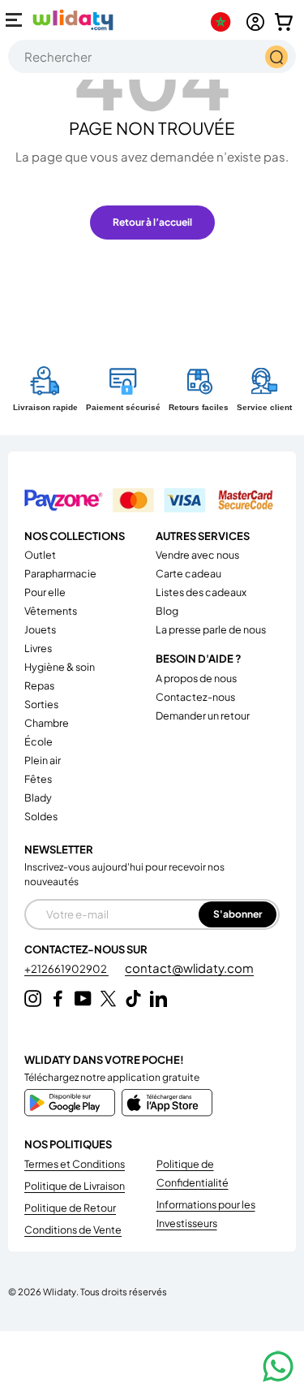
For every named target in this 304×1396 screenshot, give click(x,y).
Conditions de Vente (73, 1229)
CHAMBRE (46, 722)
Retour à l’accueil (152, 222)
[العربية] (224, 22)
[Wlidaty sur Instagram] (32, 998)
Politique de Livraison (74, 1185)
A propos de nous (196, 678)
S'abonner (237, 914)
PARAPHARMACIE (60, 573)
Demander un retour (203, 715)
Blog (167, 610)
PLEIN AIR (42, 760)
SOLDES (41, 816)
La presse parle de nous (211, 629)
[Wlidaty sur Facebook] (57, 998)
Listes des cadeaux (201, 592)
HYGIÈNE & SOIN (59, 666)
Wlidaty (59, 1291)
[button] (284, 22)
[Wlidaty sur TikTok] (133, 998)
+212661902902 (66, 968)
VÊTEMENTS (50, 610)
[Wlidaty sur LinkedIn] (158, 998)
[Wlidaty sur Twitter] (108, 998)
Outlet (40, 554)
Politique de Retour (70, 1207)
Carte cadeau (188, 573)
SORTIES (41, 704)
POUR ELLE (45, 592)
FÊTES (38, 778)
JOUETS (40, 629)
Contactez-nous (195, 696)
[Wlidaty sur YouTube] (83, 998)
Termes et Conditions (74, 1163)
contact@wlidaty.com (189, 967)
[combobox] (152, 56)
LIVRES (38, 648)
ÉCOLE (38, 741)
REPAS (39, 685)
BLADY (38, 797)
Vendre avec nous (197, 554)
